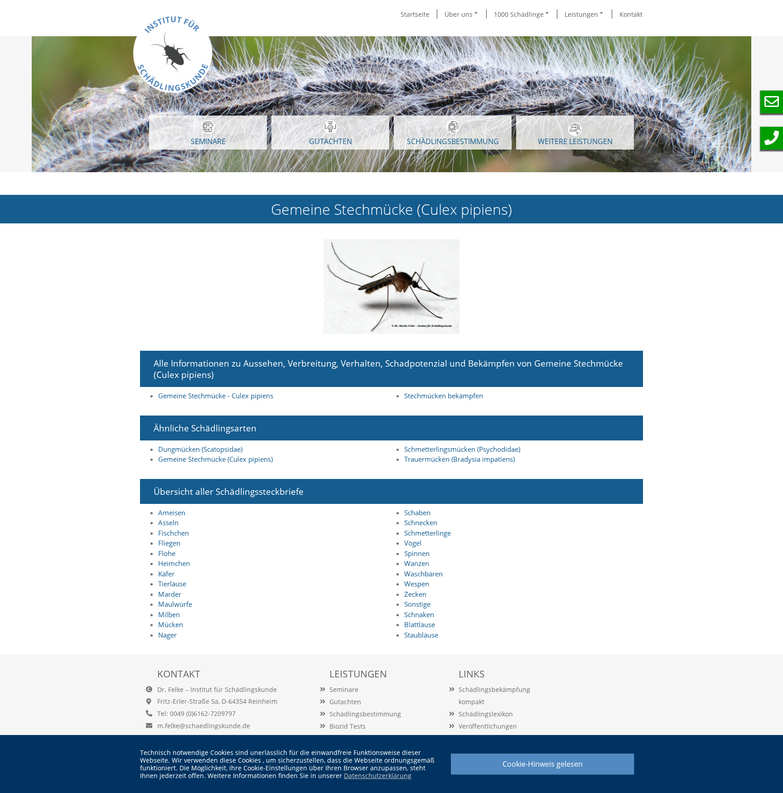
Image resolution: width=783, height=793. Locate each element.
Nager (167, 634)
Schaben (417, 512)
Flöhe (166, 553)
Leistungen (582, 14)
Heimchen (174, 563)
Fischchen (173, 532)
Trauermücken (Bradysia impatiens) (459, 459)
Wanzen (416, 563)
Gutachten (345, 701)
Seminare (343, 689)
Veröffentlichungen (488, 726)
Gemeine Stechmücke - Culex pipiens (215, 395)
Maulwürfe (175, 604)
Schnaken (419, 614)
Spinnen (417, 553)
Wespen (416, 583)
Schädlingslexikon (486, 714)
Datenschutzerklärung (377, 775)
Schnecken (420, 522)
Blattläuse (419, 624)
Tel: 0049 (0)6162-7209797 (196, 713)
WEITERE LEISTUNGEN (575, 141)
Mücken (170, 624)
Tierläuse (172, 583)
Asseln (168, 522)
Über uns (459, 14)
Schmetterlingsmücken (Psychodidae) (462, 449)
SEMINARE (208, 141)
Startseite (415, 14)
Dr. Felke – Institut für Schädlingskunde (217, 689)
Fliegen (169, 542)
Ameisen (171, 512)
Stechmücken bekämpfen (443, 395)
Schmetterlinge (427, 532)
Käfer (166, 573)
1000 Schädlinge (520, 14)
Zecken (415, 594)
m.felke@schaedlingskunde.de (203, 725)
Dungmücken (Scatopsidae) (200, 449)
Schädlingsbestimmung (453, 141)
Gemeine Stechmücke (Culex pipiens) (215, 459)
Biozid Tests (347, 726)
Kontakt (631, 14)
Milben (169, 614)
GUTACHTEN (330, 141)
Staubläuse (421, 634)
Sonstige (417, 604)
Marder (169, 594)
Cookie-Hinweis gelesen (543, 764)
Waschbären (423, 573)
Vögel (412, 542)
